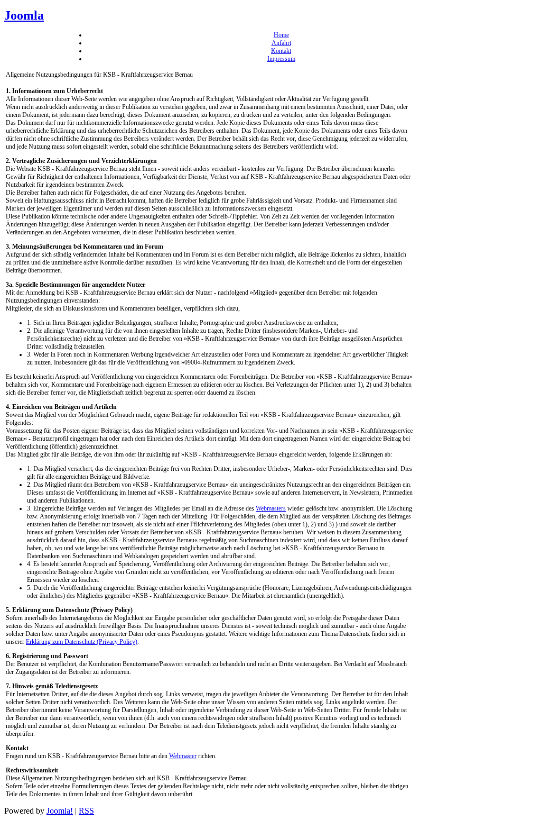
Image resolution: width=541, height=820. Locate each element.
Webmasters (271, 508)
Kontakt (281, 50)
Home (281, 35)
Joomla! (59, 810)
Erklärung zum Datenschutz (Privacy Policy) (81, 641)
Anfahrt (281, 43)
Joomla (24, 15)
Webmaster (183, 756)
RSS (86, 810)
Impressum (281, 58)
